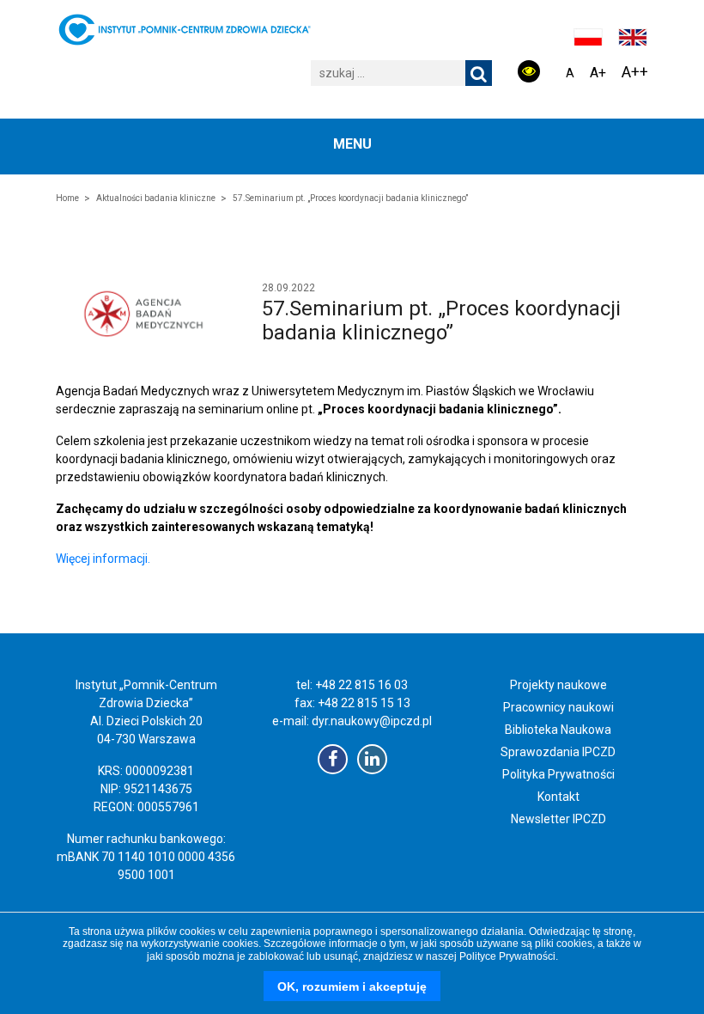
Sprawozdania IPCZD (558, 752)
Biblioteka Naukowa (558, 729)
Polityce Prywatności (507, 956)
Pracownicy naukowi (558, 707)
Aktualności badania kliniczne (155, 198)
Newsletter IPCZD (558, 819)
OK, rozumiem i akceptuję (352, 986)
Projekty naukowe (558, 685)
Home (67, 198)
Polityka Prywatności (558, 774)
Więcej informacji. (103, 558)
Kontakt (558, 796)
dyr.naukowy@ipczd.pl (372, 721)
